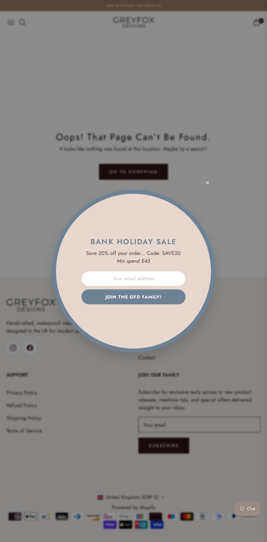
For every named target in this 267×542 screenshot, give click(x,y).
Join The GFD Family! (133, 297)
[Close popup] (207, 182)
